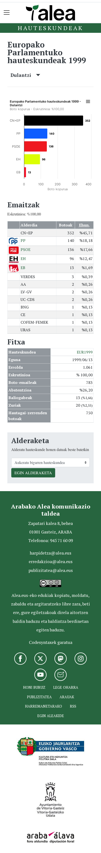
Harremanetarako (43, 706)
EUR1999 (85, 352)
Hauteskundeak (50, 28)
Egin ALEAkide (50, 715)
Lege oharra (65, 687)
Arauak (67, 697)
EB (23, 267)
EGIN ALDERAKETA (33, 472)
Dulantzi (23, 75)
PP (23, 240)
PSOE (25, 249)
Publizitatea (39, 697)
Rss (73, 706)
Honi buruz (34, 687)
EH (23, 258)
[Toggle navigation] (6, 12)
